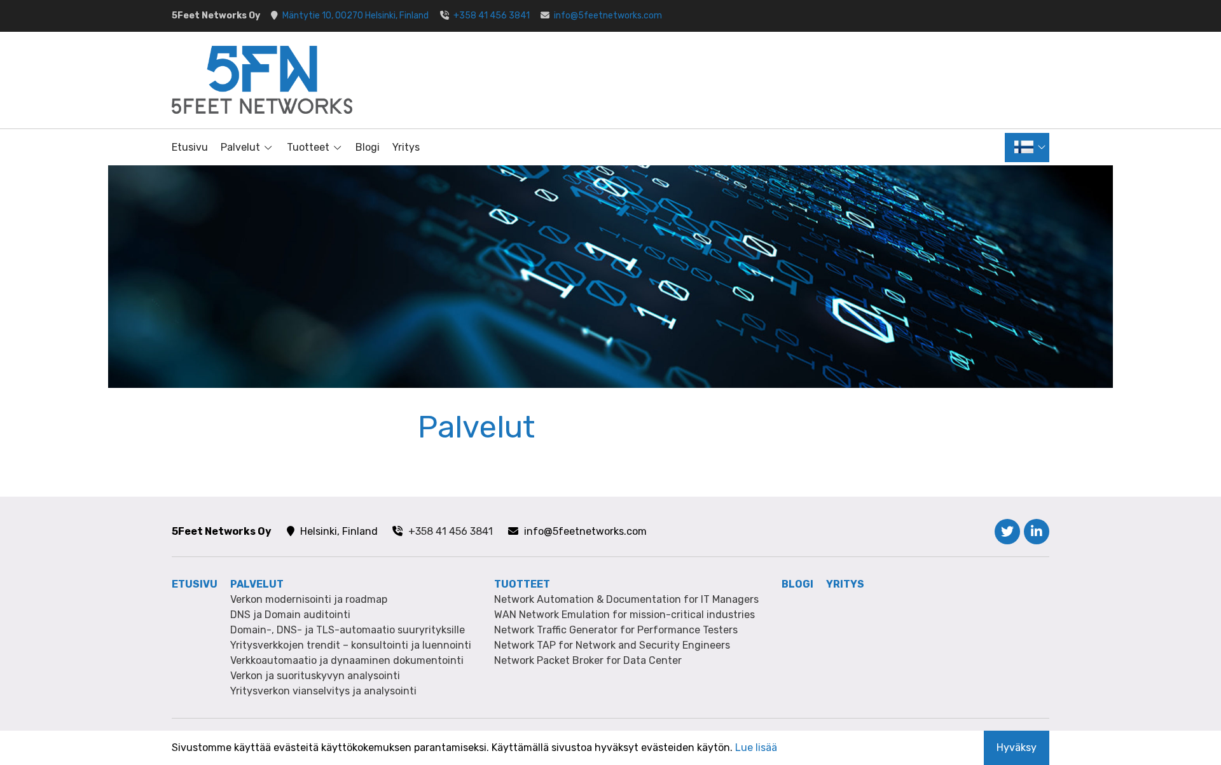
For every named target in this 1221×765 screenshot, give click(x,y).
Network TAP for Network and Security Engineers (612, 645)
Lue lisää (756, 747)
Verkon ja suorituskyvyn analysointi (315, 676)
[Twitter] (1007, 531)
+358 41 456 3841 (491, 15)
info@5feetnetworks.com (608, 15)
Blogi (367, 147)
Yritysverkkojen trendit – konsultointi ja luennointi (350, 645)
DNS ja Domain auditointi (290, 615)
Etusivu (190, 147)
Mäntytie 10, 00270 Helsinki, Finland (355, 15)
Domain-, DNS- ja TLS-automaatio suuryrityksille (347, 630)
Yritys (406, 147)
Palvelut (240, 147)
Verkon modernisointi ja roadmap (308, 599)
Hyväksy (1017, 747)
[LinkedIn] (1036, 531)
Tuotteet (308, 147)
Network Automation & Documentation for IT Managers (626, 599)
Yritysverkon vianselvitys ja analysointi (323, 691)
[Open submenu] (267, 147)
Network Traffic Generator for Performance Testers (616, 630)
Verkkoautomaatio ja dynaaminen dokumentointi (347, 660)
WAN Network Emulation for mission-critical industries (624, 615)
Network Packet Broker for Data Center (588, 660)
